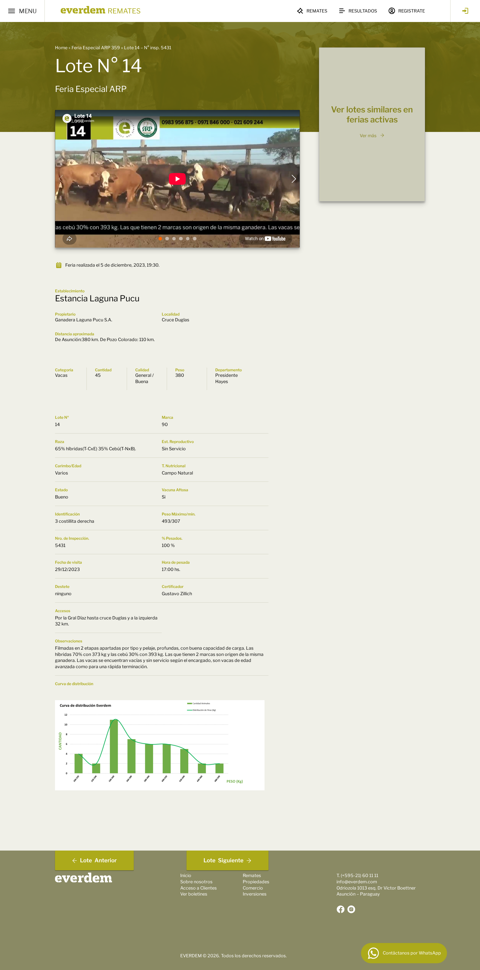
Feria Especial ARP (91, 89)
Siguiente (224, 860)
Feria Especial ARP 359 (96, 47)
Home (61, 47)
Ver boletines (193, 894)
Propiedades (256, 881)
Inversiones (254, 894)
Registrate (411, 10)
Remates (316, 10)
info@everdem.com (356, 881)
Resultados (362, 10)
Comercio (253, 888)
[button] (160, 238)
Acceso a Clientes (198, 888)
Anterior (98, 860)
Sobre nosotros (196, 881)
